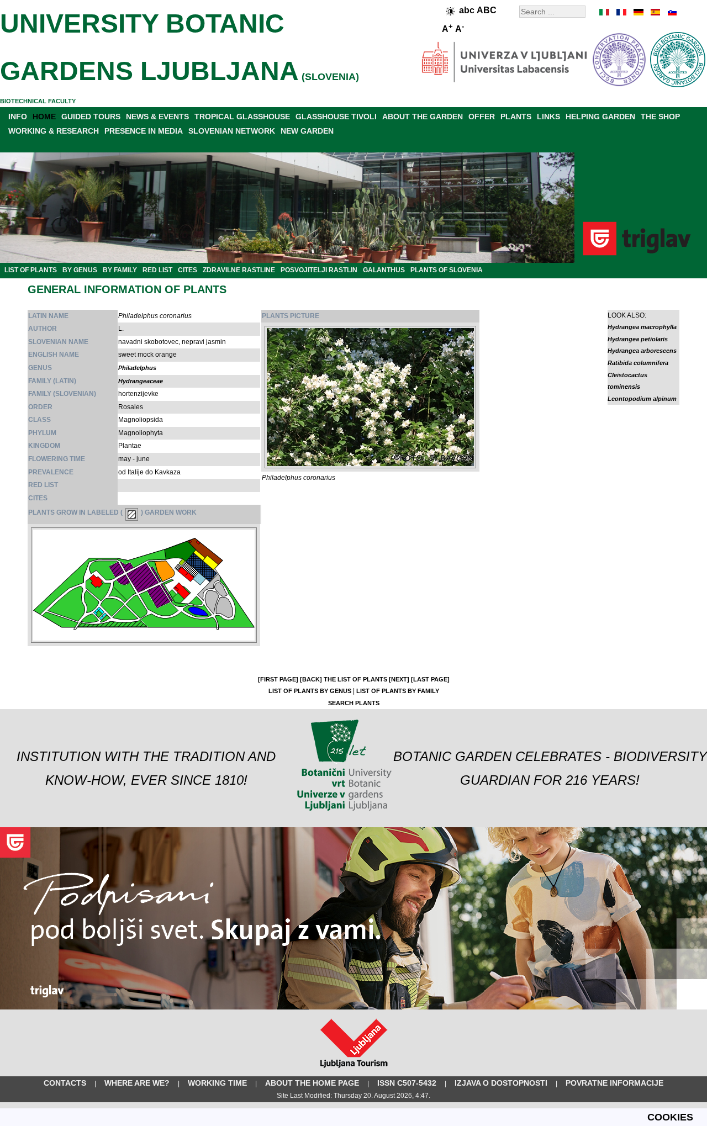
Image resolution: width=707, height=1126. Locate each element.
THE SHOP (660, 116)
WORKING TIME (217, 1083)
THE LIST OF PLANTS (355, 679)
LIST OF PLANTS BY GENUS (309, 691)
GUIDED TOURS (90, 116)
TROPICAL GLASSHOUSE (242, 116)
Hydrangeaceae (140, 381)
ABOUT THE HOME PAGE (312, 1083)
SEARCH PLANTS (353, 703)
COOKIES (670, 1117)
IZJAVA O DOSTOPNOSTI (501, 1083)
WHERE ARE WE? (137, 1083)
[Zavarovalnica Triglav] (353, 1007)
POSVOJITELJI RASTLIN (319, 270)
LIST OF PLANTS (30, 270)
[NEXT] (399, 679)
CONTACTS (65, 1083)
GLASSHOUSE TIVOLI (336, 116)
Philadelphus (137, 367)
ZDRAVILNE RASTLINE (239, 270)
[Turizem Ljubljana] (354, 1070)
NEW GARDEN (307, 130)
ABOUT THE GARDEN (422, 116)
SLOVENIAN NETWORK (231, 130)
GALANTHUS (384, 270)
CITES (187, 270)
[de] (637, 12)
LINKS (548, 116)
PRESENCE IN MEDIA (143, 130)
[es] (654, 12)
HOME (44, 116)
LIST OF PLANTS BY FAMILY (397, 691)
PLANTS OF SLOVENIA (446, 270)
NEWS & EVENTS (157, 116)
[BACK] (311, 679)
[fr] (621, 12)
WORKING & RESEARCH (53, 130)
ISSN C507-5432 (406, 1083)
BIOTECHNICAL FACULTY (38, 101)
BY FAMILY (120, 270)
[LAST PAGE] (430, 679)
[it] (604, 12)
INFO (17, 116)
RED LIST (157, 270)
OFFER (481, 116)
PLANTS (515, 116)
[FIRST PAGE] (278, 679)
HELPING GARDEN (600, 116)
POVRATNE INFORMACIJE (614, 1083)
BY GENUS (79, 270)
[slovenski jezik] (671, 12)
